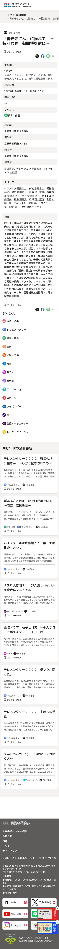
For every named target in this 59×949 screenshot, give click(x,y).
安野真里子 (13, 195)
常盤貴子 (9, 168)
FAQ (4, 841)
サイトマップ (9, 851)
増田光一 (22, 192)
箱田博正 (33, 203)
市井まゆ (39, 188)
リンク (6, 846)
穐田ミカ (21, 188)
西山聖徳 (39, 199)
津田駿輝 (39, 192)
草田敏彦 (36, 168)
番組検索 (21, 15)
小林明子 (37, 206)
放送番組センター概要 (14, 831)
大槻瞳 (13, 172)
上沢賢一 (14, 206)
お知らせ (7, 836)
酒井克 (23, 199)
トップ (8, 15)
